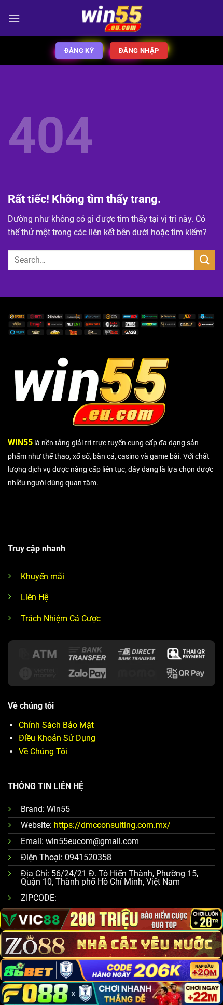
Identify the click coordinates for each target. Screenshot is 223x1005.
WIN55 (20, 442)
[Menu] (14, 18)
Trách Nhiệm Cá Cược (61, 618)
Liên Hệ (34, 597)
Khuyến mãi (42, 576)
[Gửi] (204, 260)
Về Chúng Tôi (43, 751)
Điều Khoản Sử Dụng (57, 738)
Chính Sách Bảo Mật (56, 725)
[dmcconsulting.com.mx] (111, 18)
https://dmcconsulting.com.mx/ (112, 825)
